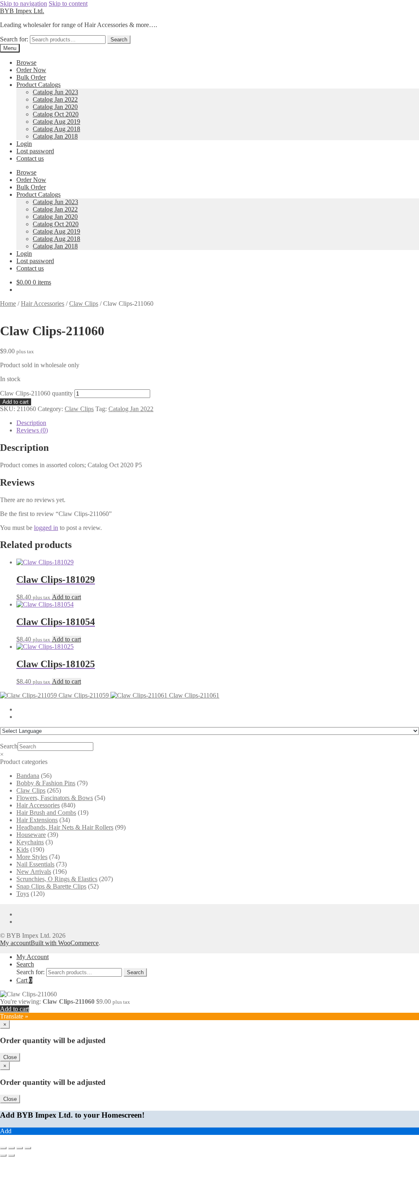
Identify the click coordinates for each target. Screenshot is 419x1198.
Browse (26, 62)
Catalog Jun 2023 (55, 92)
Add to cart (15, 402)
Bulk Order (31, 77)
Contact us (30, 158)
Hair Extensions (37, 819)
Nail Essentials (35, 864)
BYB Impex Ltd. (22, 10)
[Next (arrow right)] (11, 1155)
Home (8, 303)
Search (118, 39)
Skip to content (68, 3)
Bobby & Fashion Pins (45, 783)
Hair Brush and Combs (46, 812)
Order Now (31, 69)
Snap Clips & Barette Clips (51, 886)
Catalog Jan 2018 (55, 136)
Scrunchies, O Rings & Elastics (56, 878)
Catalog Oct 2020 (56, 114)
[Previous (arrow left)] (3, 1155)
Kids (22, 849)
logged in (46, 527)
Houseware (31, 834)
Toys (22, 893)
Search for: (14, 39)
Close (10, 1057)
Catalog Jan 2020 (55, 106)
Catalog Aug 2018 (56, 128)
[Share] (19, 1148)
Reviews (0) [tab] (32, 430)
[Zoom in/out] (3, 1148)
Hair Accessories (42, 303)
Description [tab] (31, 422)
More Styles (31, 856)
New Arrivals (33, 871)
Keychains (30, 842)
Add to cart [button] (66, 596)
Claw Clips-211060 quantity (36, 393)
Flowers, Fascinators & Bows (54, 797)
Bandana (27, 775)
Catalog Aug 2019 (56, 121)
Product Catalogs (38, 84)
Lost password (35, 151)
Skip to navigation (23, 3)
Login (24, 143)
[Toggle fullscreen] (11, 1148)
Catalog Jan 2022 (55, 99)
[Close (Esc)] (28, 1148)
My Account (32, 956)
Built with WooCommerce (65, 942)
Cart (24, 980)
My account (15, 942)
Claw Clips (83, 303)
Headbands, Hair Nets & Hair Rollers (64, 827)
